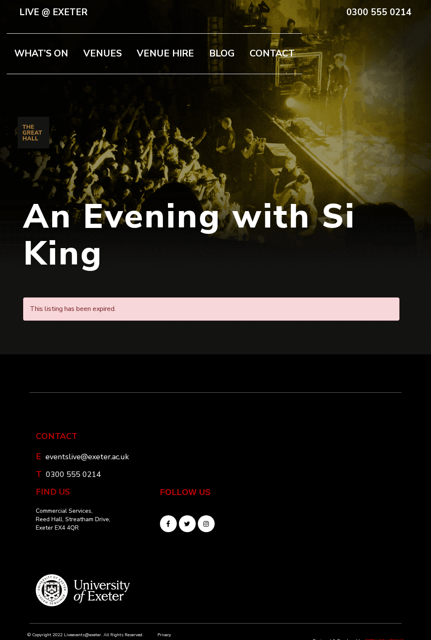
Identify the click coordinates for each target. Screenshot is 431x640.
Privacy (164, 635)
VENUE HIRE (165, 53)
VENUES (102, 53)
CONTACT (272, 53)
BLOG (221, 53)
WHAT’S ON (41, 53)
